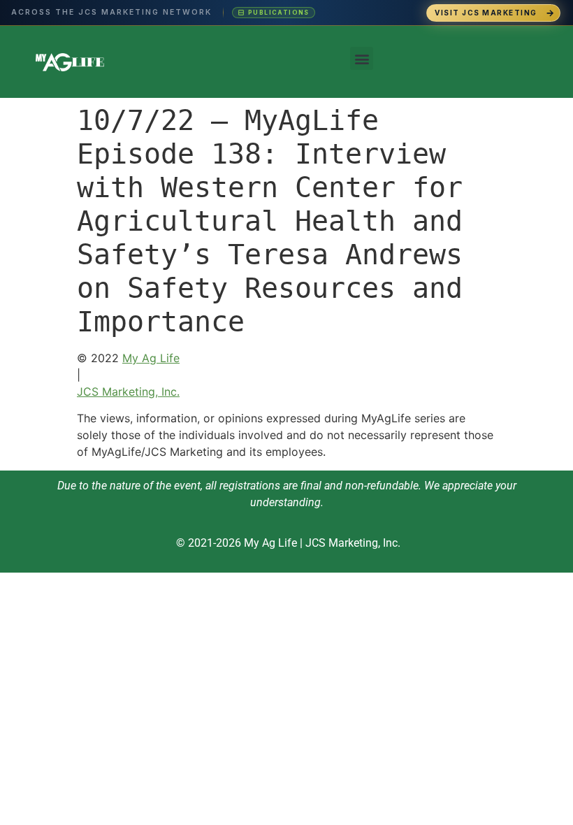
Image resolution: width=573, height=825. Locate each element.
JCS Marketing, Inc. (128, 392)
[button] (361, 58)
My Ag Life (151, 358)
